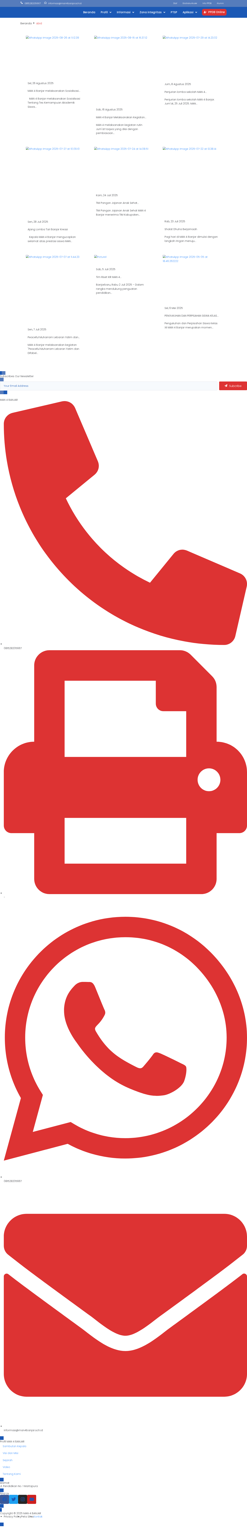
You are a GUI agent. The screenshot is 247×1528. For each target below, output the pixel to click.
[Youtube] (31, 1499)
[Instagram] (22, 1499)
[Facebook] (4, 1499)
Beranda (26, 23)
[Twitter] (13, 1499)
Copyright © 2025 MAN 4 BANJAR (20, 1513)
